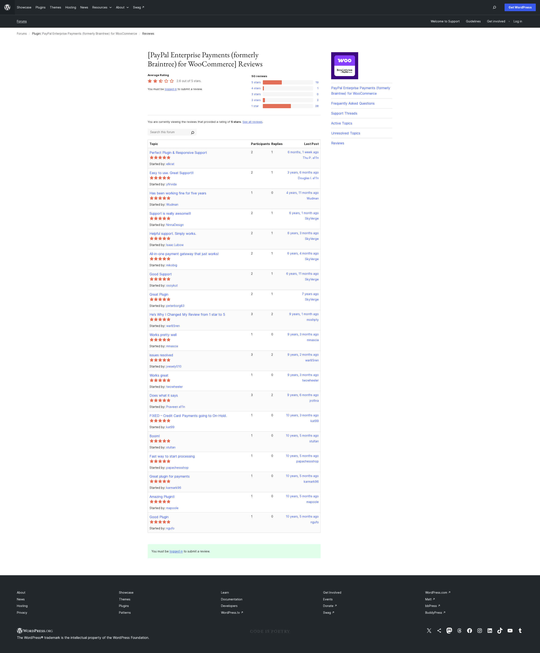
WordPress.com (438, 592)
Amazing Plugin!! (162, 497)
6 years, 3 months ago (303, 233)
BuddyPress (435, 612)
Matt (430, 599)
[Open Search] (494, 7)
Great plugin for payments (170, 476)
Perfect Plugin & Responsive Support (178, 152)
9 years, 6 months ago (303, 395)
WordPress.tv (232, 612)
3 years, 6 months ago (303, 172)
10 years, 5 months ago (302, 435)
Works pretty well (163, 335)
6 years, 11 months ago (302, 273)
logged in (171, 89)
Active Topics (341, 123)
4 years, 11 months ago (302, 192)
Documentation (231, 599)
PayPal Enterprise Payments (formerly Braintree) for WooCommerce (89, 33)
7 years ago (310, 294)
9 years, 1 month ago (304, 314)
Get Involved (332, 592)
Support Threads (344, 113)
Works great (159, 375)
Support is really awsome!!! (170, 213)
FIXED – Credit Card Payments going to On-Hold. (188, 416)
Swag (329, 612)
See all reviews (252, 121)
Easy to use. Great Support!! (171, 173)
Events (328, 599)
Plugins (124, 606)
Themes (124, 599)
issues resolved (161, 355)
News (21, 599)
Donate (330, 606)
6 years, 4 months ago (303, 253)
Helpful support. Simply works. (173, 233)
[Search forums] (193, 132)
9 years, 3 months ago (303, 334)
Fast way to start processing (172, 456)
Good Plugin (159, 517)
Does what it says (164, 395)
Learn (225, 592)
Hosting (22, 606)
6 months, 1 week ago (303, 152)
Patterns (125, 612)
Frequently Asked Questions (353, 103)
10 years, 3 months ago (302, 415)
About (21, 592)
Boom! (155, 436)
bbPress (432, 606)
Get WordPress (520, 7)
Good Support (161, 274)
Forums (22, 21)
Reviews (337, 143)
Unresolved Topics (345, 133)
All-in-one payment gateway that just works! (184, 254)
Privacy (22, 612)
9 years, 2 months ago (303, 354)
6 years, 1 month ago (304, 213)
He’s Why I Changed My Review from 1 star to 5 (187, 314)
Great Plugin (159, 294)
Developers (229, 606)
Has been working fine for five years (178, 193)
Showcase (126, 592)
